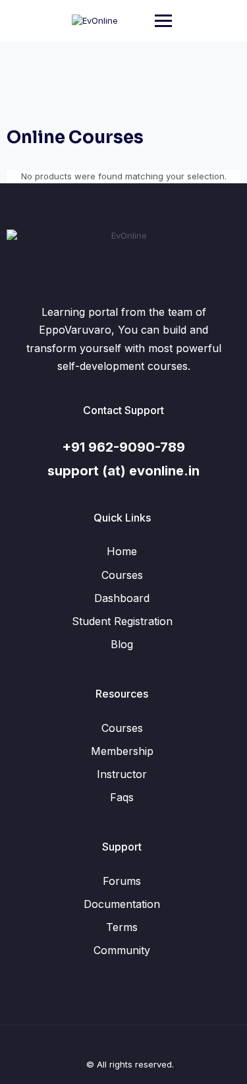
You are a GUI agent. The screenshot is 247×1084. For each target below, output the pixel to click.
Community (122, 950)
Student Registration (122, 621)
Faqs (122, 797)
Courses (122, 575)
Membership (122, 751)
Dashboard (122, 598)
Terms (122, 927)
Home (122, 551)
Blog (122, 644)
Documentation (122, 904)
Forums (122, 881)
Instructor (122, 774)
